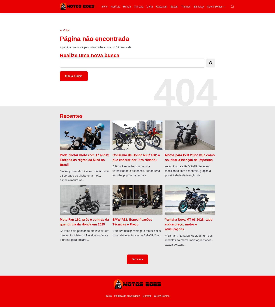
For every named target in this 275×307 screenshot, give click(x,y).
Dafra (150, 6)
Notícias (115, 6)
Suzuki (174, 6)
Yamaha (138, 6)
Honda (127, 6)
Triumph (185, 6)
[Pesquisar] (232, 7)
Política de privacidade (127, 296)
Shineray (199, 6)
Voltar (66, 30)
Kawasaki (161, 6)
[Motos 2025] (77, 5)
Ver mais (137, 259)
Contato (147, 296)
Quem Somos (214, 6)
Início (105, 6)
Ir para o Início (73, 76)
